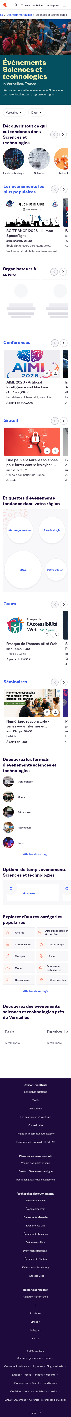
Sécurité (50, 1374)
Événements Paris (35, 1200)
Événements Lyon (35, 1208)
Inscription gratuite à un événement (35, 1179)
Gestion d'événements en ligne (36, 1171)
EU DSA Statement (15, 1399)
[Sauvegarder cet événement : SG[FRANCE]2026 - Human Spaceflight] (47, 221)
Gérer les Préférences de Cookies (48, 1399)
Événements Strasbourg (35, 1267)
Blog (49, 1366)
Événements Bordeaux (35, 1250)
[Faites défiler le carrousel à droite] (63, 134)
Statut (35, 1383)
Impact (39, 1374)
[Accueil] (5, 5)
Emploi (16, 1374)
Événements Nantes (35, 1259)
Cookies (52, 1391)
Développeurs (20, 1383)
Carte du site (35, 1125)
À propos (38, 1366)
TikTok (35, 1338)
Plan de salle (35, 1108)
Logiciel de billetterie (35, 1091)
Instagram (35, 1330)
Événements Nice (35, 1242)
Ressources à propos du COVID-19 (35, 1142)
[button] (14, 112)
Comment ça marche (29, 1358)
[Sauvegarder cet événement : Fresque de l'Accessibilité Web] (47, 634)
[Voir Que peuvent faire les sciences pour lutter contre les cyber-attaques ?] (32, 442)
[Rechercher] (16, 5)
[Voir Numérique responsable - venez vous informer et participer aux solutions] (32, 703)
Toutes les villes (35, 1275)
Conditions (49, 1383)
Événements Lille (35, 1225)
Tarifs (35, 1100)
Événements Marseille (35, 1217)
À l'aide (59, 1366)
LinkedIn (35, 1321)
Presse (27, 1374)
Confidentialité (18, 1391)
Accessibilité (37, 1391)
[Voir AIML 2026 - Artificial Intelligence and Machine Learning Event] (32, 364)
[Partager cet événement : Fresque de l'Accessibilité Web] (55, 634)
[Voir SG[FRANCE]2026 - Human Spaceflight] (32, 212)
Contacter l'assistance (35, 1296)
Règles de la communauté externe (36, 1133)
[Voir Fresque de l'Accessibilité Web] (32, 625)
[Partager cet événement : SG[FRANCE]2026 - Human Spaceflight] (55, 221)
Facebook (35, 1313)
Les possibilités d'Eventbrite (35, 1116)
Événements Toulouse (35, 1234)
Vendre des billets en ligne (35, 1162)
